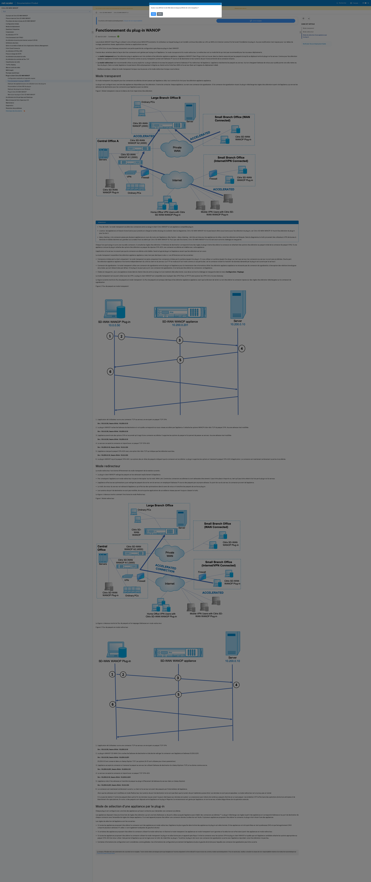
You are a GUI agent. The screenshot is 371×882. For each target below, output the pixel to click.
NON (160, 14)
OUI (153, 14)
